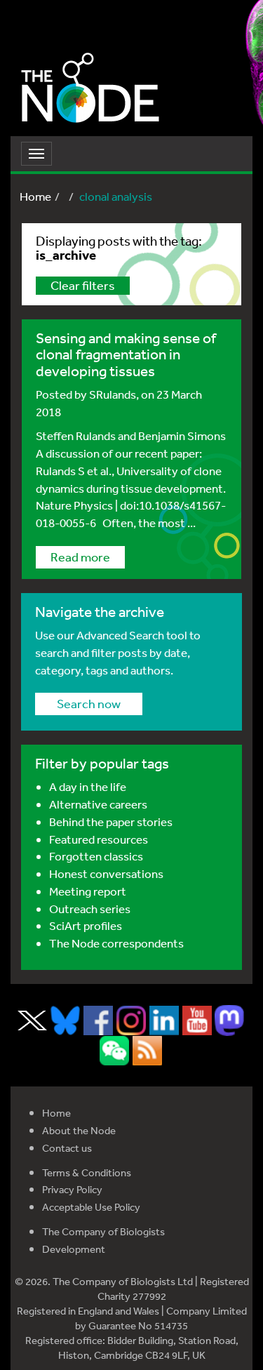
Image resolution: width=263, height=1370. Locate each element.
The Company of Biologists (103, 1231)
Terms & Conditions (86, 1172)
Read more (80, 556)
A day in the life (87, 786)
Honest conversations (106, 873)
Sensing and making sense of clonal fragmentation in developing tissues (126, 354)
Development (73, 1249)
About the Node (79, 1130)
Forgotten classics (96, 856)
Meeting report (87, 891)
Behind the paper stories (111, 821)
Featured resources (98, 839)
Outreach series (89, 908)
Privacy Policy (72, 1189)
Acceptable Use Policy (91, 1206)
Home (35, 196)
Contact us (67, 1148)
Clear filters (82, 285)
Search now (89, 703)
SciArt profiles (85, 925)
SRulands (112, 394)
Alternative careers (98, 804)
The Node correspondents (116, 943)
